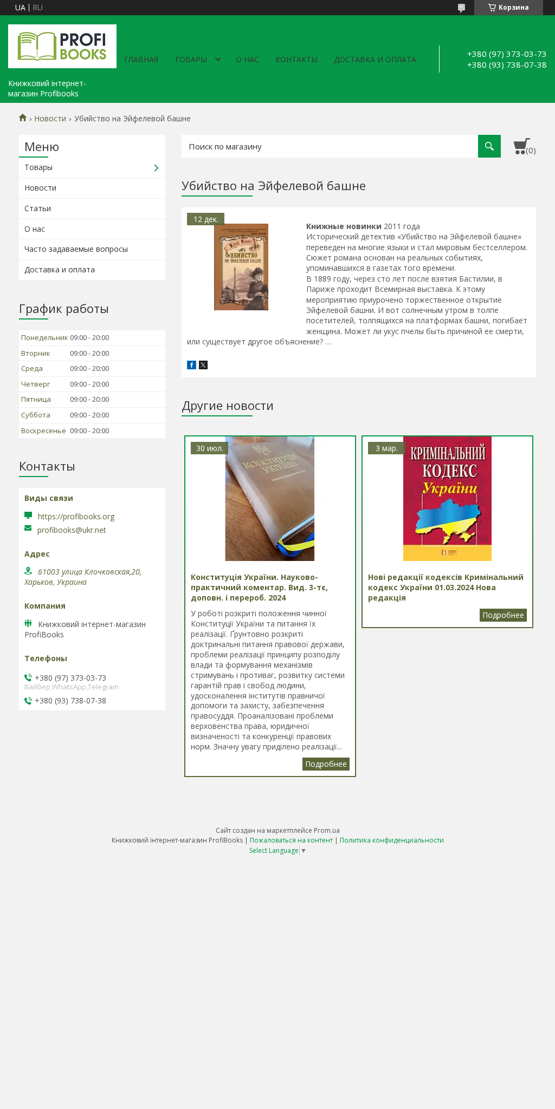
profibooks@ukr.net (71, 530)
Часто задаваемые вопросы (76, 249)
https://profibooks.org (76, 516)
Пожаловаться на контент (291, 840)
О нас (247, 59)
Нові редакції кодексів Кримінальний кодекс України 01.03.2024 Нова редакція (503, 615)
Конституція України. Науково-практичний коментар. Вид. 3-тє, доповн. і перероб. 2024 (326, 764)
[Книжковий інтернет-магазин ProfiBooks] (62, 44)
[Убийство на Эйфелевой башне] (241, 267)
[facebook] (191, 366)
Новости (50, 118)
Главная (141, 59)
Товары (191, 59)
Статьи (37, 208)
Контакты (296, 59)
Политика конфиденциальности (392, 840)
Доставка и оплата (375, 59)
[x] (203, 366)
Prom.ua (327, 830)
